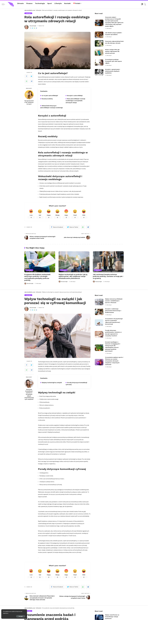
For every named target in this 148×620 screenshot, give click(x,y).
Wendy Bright (33, 25)
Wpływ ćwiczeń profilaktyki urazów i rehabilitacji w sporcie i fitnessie (113, 300)
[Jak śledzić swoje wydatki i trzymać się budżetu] (99, 35)
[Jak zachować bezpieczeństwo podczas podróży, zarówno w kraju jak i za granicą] (108, 261)
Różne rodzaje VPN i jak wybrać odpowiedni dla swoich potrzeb (112, 51)
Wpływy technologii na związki (52, 382)
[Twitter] (32, 28)
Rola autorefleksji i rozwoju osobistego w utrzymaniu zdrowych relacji (75, 100)
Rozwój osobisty (47, 99)
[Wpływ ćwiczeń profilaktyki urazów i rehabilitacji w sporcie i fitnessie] (99, 302)
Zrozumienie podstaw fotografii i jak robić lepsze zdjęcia (113, 61)
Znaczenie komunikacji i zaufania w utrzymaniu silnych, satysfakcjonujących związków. (29, 394)
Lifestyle (28, 13)
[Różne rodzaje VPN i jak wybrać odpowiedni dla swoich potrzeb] (99, 52)
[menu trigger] (4, 4)
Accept (21, 616)
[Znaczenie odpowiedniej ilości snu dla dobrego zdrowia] (99, 43)
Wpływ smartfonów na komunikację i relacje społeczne (112, 616)
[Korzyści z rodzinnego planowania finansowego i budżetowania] (99, 312)
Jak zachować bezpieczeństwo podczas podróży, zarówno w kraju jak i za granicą (108, 276)
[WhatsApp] (34, 28)
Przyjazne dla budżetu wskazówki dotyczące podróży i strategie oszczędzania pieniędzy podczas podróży (37, 277)
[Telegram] (36, 28)
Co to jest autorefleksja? (50, 95)
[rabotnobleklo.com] (11, 4)
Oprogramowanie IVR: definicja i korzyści (29, 102)
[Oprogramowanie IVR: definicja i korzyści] (29, 94)
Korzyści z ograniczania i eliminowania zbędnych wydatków (112, 71)
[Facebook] (31, 28)
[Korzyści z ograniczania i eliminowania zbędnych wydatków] (99, 72)
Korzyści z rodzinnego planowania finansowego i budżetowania (113, 310)
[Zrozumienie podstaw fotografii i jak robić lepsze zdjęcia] (99, 62)
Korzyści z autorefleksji (74, 95)
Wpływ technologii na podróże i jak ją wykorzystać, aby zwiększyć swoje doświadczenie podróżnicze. (73, 276)
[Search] (145, 4)
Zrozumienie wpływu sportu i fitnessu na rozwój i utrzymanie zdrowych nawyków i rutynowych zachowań (114, 361)
